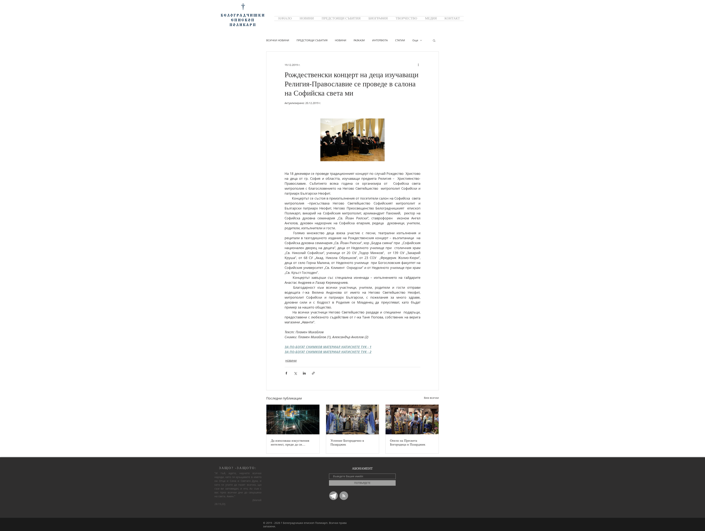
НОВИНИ (340, 40)
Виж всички (431, 397)
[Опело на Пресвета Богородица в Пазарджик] (412, 419)
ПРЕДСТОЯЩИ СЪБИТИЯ (312, 40)
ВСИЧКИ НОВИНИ (277, 40)
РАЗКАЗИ (359, 40)
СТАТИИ (400, 40)
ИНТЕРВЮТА (380, 40)
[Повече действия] (418, 65)
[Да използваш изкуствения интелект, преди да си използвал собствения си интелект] (292, 419)
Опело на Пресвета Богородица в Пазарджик (407, 442)
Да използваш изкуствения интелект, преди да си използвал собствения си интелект (290, 442)
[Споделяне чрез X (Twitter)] (295, 373)
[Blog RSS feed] (343, 495)
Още (415, 40)
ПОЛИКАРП (242, 25)
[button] (434, 40)
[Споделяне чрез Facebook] (286, 373)
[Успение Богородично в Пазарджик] (352, 419)
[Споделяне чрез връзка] (313, 373)
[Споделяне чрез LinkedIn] (304, 373)
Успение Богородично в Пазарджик (347, 442)
